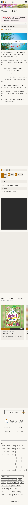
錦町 (3, 467)
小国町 (13, 457)
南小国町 (9, 457)
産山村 (18, 457)
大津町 (23, 454)
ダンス (8, 485)
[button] (3, 343)
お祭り (21, 488)
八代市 (8, 445)
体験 (14, 476)
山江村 (8, 470)
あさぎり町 (19, 470)
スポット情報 (20, 431)
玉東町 (3, 454)
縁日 (20, 479)
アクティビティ (16, 494)
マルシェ (3, 491)
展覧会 (18, 491)
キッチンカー (14, 479)
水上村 (18, 467)
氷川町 (13, 464)
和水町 (18, 454)
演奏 (8, 479)
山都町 (8, 464)
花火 (9, 491)
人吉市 (13, 445)
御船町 (13, 460)
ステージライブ (21, 476)
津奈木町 (23, 464)
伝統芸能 (4, 482)
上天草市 (23, 448)
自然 (16, 488)
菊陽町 (3, 457)
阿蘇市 (8, 451)
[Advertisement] (14, 121)
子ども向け (4, 494)
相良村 (23, 467)
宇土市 (18, 448)
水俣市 (3, 448)
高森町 (23, 457)
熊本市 (3, 445)
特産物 (13, 485)
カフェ (22, 494)
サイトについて (10, 436)
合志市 (18, 451)
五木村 (3, 470)
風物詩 (18, 485)
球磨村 (13, 470)
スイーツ (3, 485)
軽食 (10, 494)
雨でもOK (9, 482)
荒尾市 (23, 445)
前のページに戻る (14, 412)
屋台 (3, 479)
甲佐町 (3, 464)
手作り (13, 491)
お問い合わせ (18, 436)
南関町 (8, 454)
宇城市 (3, 451)
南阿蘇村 (9, 460)
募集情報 (7, 431)
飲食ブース (9, 476)
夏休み (3, 476)
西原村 (3, 460)
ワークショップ (16, 482)
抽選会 (11, 488)
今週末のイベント (7, 427)
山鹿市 (8, 448)
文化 (22, 482)
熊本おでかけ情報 (7, 2)
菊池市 (13, 448)
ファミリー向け (5, 488)
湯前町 (13, 467)
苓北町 (24, 470)
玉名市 (18, 445)
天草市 (25, 23)
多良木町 (9, 467)
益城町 (23, 460)
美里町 (23, 451)
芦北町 (18, 464)
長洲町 (13, 454)
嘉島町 (18, 460)
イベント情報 (20, 427)
